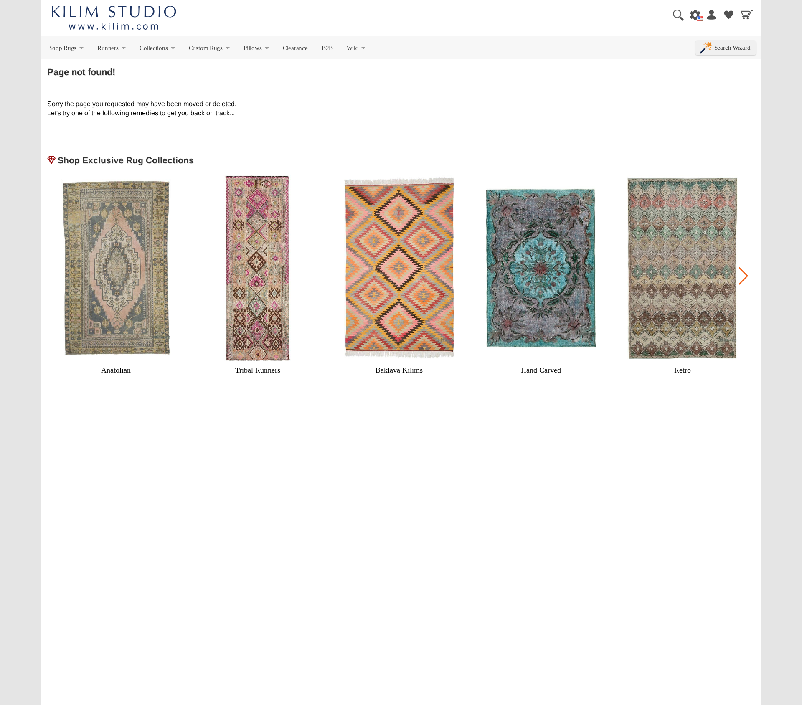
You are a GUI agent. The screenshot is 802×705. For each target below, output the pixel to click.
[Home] (114, 19)
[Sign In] (711, 14)
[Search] (675, 14)
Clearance (295, 47)
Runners (112, 49)
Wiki (357, 49)
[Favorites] (729, 14)
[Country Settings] (693, 14)
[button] (743, 276)
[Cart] (747, 14)
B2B (327, 47)
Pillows (257, 49)
